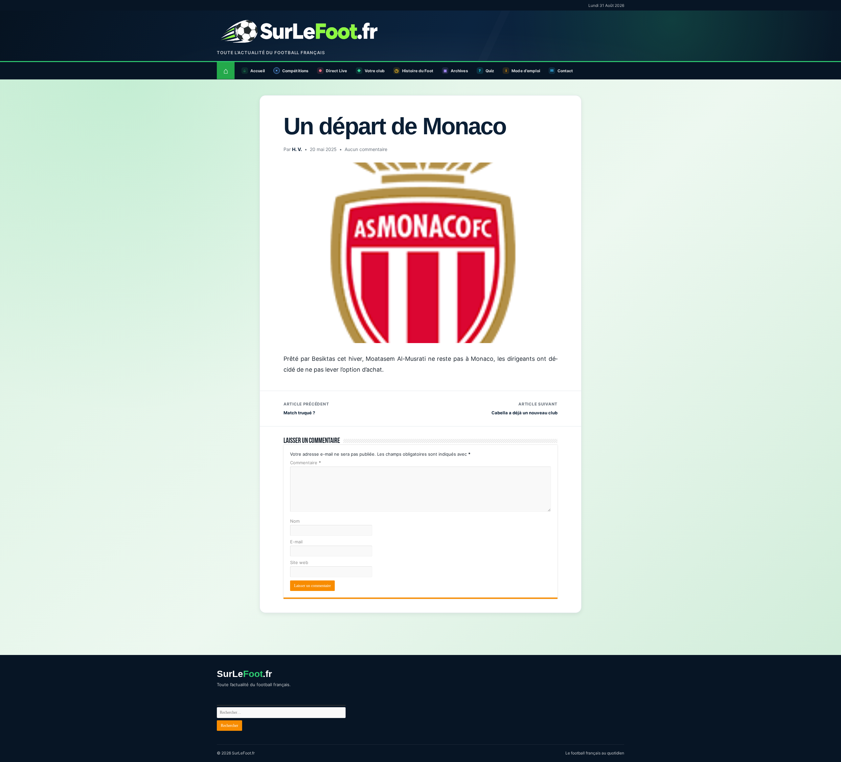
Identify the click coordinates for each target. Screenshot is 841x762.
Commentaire (305, 462)
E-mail (296, 541)
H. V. (297, 149)
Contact (565, 70)
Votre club (375, 70)
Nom (295, 521)
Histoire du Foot (417, 70)
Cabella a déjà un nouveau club (524, 408)
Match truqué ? (306, 408)
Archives (459, 70)
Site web (299, 562)
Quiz (490, 70)
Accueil (257, 70)
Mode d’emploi (525, 70)
